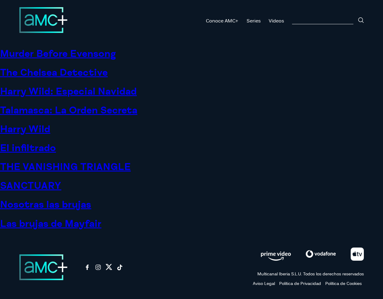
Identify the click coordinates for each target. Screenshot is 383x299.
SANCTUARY (30, 186)
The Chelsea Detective (54, 73)
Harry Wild (25, 129)
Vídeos (276, 20)
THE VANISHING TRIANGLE (65, 167)
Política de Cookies (343, 283)
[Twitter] (109, 269)
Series (254, 20)
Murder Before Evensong (58, 54)
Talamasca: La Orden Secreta (68, 110)
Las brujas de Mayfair (50, 224)
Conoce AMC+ (222, 20)
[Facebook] (87, 269)
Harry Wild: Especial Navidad (68, 92)
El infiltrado (28, 148)
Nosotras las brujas (45, 205)
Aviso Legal (264, 283)
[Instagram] (98, 269)
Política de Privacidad (300, 283)
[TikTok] (119, 269)
